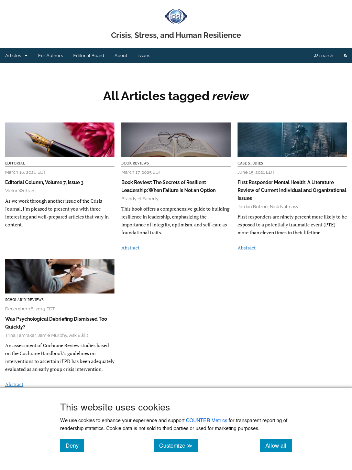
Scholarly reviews (24, 299)
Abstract (130, 247)
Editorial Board (88, 55)
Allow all (278, 445)
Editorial (15, 163)
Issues (144, 55)
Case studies (250, 163)
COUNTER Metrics (206, 420)
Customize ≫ (178, 445)
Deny (75, 445)
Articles (13, 55)
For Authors (50, 55)
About (120, 55)
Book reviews (135, 163)
